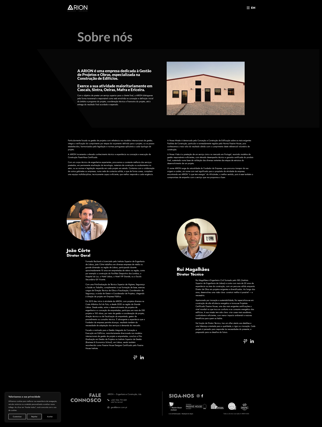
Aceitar (50, 416)
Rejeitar (34, 416)
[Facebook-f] (202, 395)
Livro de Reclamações (174, 414)
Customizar (17, 416)
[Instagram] (198, 395)
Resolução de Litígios (187, 414)
